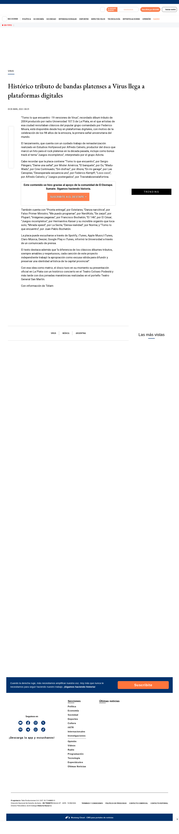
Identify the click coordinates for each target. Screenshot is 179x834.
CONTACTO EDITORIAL (159, 803)
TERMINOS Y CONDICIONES (92, 803)
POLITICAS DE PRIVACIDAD (116, 803)
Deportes (84, 19)
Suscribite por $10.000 (150, 9)
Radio (156, 19)
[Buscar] (102, 9)
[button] (11, 129)
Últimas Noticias (77, 766)
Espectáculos (98, 19)
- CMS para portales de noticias (92, 817)
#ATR (71, 727)
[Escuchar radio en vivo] (128, 9)
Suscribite (143, 685)
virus (53, 333)
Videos (71, 745)
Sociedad (51, 19)
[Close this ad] (177, 819)
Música (66, 333)
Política (26, 19)
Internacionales (68, 19)
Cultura (72, 723)
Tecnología (114, 19)
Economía (39, 19)
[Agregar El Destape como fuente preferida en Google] (115, 109)
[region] (89, 49)
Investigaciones (131, 19)
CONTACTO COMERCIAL (138, 803)
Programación (76, 754)
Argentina (81, 333)
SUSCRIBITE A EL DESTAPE (67, 196)
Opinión (146, 19)
